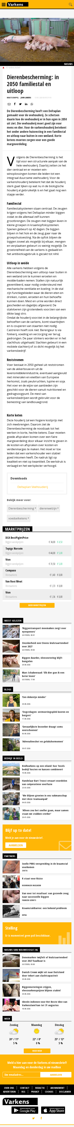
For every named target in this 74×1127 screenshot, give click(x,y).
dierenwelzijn (48, 508)
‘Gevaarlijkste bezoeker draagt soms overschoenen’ (42, 728)
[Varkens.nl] (37, 1102)
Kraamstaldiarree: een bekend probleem (44, 908)
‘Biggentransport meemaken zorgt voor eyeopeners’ (44, 629)
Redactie (40, 1087)
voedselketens (17, 518)
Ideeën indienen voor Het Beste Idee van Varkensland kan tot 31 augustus (44, 1003)
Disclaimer (65, 1091)
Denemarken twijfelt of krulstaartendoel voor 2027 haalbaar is (44, 959)
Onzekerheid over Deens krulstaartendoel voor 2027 (45, 644)
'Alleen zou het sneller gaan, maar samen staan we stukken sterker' (45, 811)
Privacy (35, 1091)
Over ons (9, 1087)
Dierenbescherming (21, 508)
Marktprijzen (17, 529)
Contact (24, 1087)
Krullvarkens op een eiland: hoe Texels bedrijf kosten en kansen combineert (43, 767)
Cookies (49, 1091)
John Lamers (26, 97)
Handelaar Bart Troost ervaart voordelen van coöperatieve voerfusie (44, 782)
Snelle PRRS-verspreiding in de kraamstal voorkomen (45, 865)
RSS (23, 1091)
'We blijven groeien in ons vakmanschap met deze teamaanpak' (44, 797)
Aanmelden (16, 845)
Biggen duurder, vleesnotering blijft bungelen (42, 659)
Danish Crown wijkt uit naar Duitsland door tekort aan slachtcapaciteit (43, 973)
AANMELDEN (56, 1074)
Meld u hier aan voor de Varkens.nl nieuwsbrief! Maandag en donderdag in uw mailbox (37, 1065)
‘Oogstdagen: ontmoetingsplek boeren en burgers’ (45, 713)
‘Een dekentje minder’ (34, 697)
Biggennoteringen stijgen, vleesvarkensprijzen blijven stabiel (41, 988)
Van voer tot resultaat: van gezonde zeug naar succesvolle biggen (45, 894)
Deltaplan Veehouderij (32, 487)
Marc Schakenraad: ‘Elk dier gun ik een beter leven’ (43, 674)
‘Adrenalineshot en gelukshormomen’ (42, 741)
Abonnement (57, 1087)
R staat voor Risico (32, 878)
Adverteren (9, 1091)
